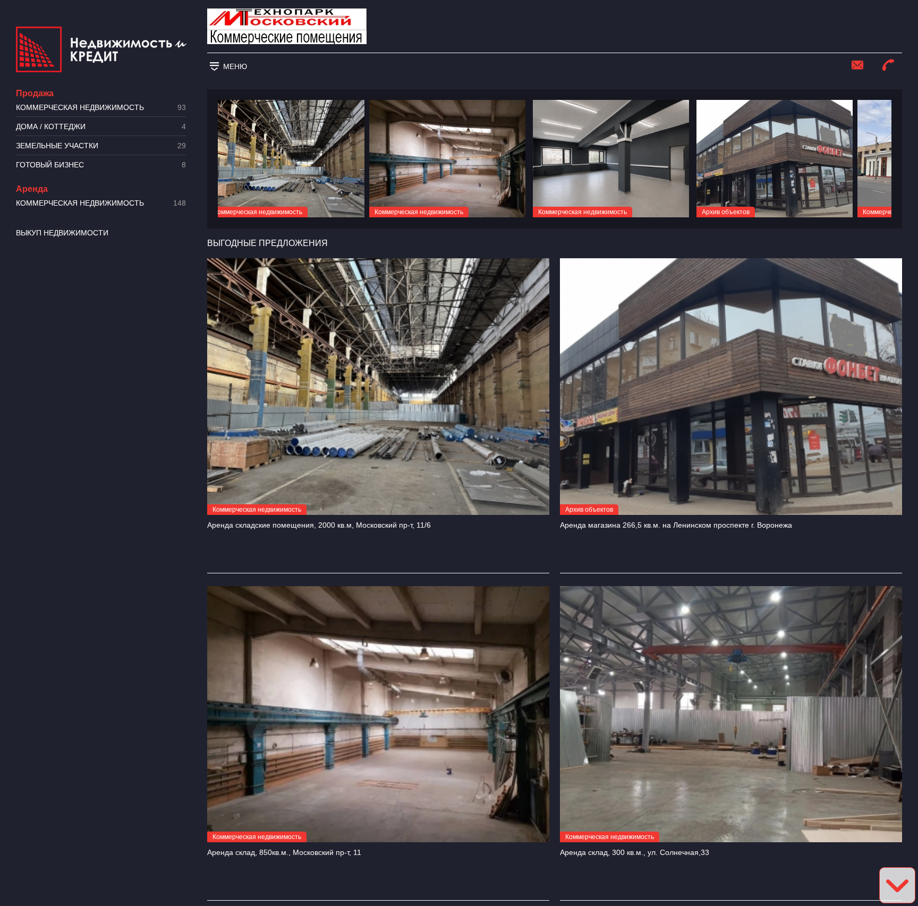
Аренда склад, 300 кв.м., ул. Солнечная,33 (634, 852)
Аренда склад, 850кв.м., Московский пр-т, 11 (284, 852)
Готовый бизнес (101, 165)
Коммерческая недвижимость (101, 107)
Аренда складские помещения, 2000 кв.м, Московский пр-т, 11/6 (319, 525)
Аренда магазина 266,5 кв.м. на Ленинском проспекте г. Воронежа (676, 525)
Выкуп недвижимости (62, 232)
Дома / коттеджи (101, 126)
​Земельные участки (101, 145)
